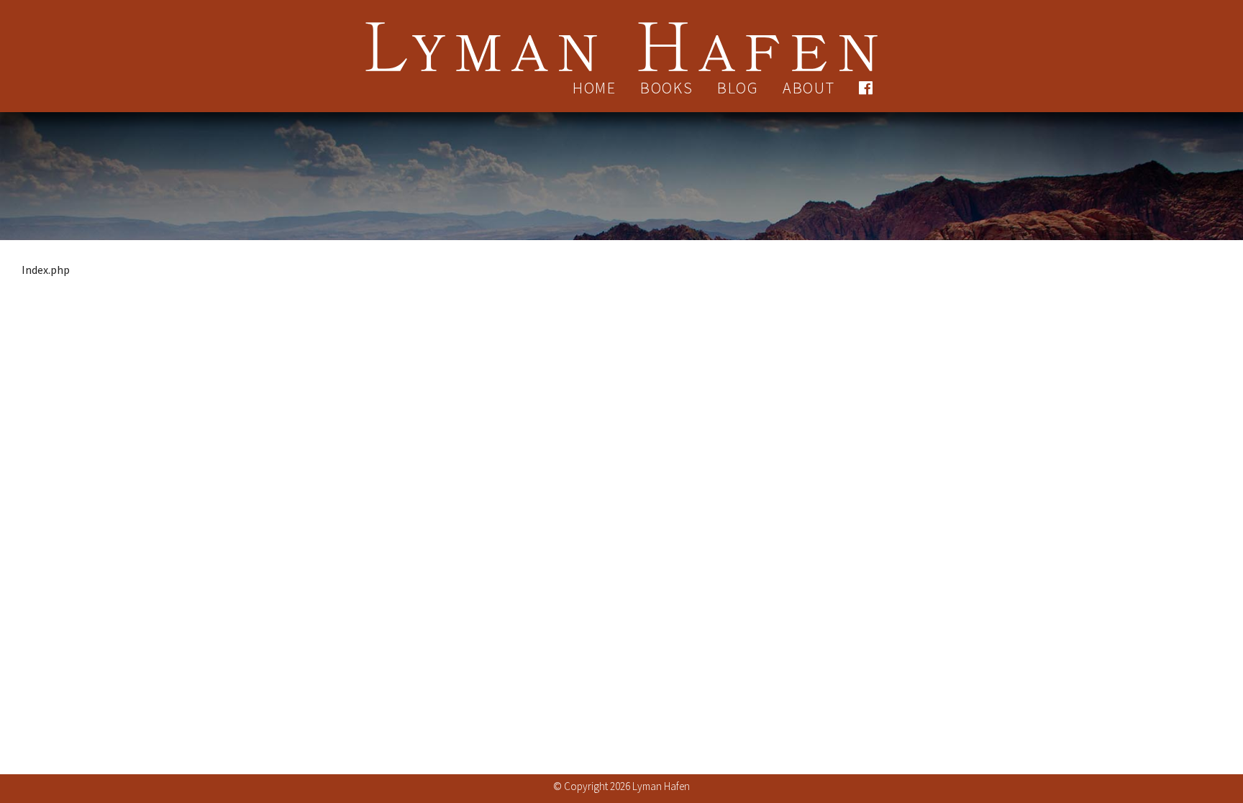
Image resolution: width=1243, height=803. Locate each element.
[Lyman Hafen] (621, 37)
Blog (738, 88)
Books (666, 88)
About (809, 88)
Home (594, 88)
